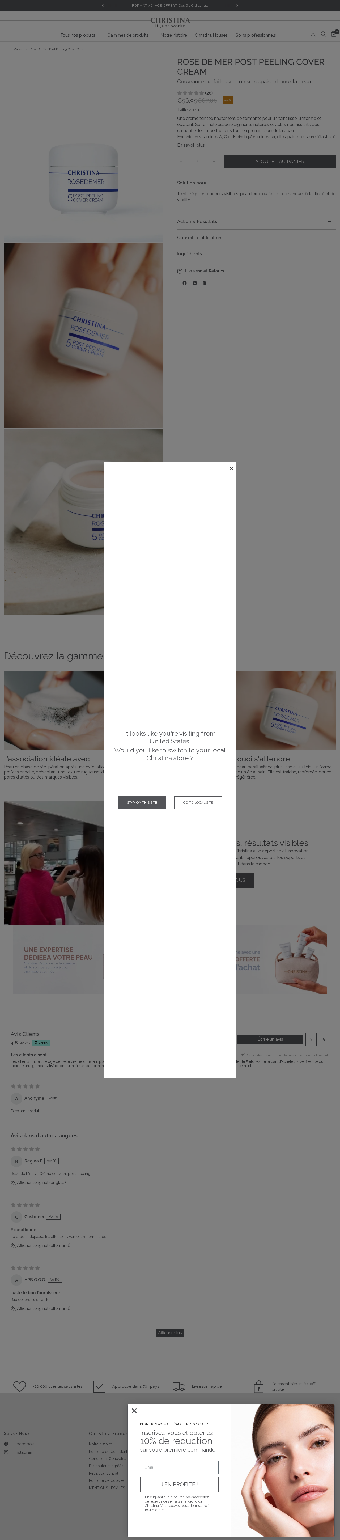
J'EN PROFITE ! (179, 1484)
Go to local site (198, 803)
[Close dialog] (134, 1410)
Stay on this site (142, 803)
